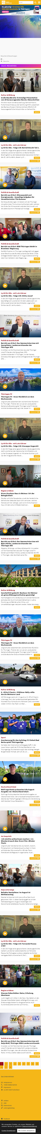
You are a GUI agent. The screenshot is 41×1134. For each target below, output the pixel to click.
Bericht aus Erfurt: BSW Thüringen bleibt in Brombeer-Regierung (19, 247)
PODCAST (34, 161)
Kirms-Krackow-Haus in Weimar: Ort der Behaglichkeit (17, 494)
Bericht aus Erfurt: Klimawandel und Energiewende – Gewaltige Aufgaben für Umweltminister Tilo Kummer (17, 197)
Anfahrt (6, 1101)
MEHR (37, 112)
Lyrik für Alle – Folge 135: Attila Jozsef (17, 296)
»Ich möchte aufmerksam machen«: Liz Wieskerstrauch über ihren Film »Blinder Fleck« (18, 841)
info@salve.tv (8, 1082)
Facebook (7, 1119)
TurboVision (16, 1090)
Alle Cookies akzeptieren (26, 1130)
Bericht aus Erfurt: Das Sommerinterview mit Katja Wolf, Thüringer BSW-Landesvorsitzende (20, 1042)
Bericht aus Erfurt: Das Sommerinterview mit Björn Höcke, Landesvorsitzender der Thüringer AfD (20, 543)
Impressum (7, 1087)
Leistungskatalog (9, 1108)
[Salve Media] (20, 10)
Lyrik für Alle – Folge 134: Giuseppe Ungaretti (19, 446)
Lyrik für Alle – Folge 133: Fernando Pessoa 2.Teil (18, 945)
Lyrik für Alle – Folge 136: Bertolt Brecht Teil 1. (20, 148)
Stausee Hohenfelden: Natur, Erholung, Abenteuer (17, 994)
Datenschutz (8, 1105)
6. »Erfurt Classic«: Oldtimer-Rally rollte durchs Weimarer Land (18, 693)
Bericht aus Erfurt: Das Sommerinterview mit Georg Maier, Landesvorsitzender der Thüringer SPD (20, 345)
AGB (5, 1103)
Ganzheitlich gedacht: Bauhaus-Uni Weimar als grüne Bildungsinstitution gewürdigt (19, 594)
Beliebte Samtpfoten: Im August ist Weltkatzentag (15, 893)
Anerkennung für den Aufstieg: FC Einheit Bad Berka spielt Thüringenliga (20, 741)
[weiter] (6, 1067)
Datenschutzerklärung (29, 1126)
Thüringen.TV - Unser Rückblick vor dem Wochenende (17, 398)
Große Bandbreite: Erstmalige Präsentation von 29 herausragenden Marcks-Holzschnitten (20, 99)
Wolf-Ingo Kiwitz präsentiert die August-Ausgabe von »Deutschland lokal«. (18, 790)
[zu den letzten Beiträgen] (10, 1067)
